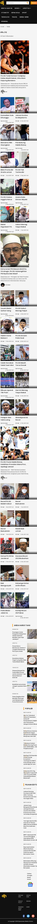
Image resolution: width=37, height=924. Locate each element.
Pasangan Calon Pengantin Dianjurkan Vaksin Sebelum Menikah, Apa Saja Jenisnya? (19, 635)
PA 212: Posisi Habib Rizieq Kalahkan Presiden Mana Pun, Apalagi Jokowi (13, 464)
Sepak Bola (15, 13)
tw (28, 918)
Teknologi (5, 17)
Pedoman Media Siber (20, 908)
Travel (14, 17)
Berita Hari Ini (6, 8)
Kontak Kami (28, 896)
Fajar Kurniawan (4, 121)
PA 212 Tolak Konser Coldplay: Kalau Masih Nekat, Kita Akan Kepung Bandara (13, 78)
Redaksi (28, 901)
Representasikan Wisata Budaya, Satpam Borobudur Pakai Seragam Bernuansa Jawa (29, 850)
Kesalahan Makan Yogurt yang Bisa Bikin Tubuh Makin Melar (19, 660)
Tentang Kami (20, 896)
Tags (8, 27)
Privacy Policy (20, 901)
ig (33, 918)
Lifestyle (26, 8)
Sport (24, 13)
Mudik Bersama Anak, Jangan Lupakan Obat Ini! (19, 686)
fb (23, 918)
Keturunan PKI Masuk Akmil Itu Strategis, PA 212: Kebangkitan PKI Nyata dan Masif (14, 271)
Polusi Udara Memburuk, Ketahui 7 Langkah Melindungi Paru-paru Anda (19, 648)
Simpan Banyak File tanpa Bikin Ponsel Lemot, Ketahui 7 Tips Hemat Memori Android (19, 674)
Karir (28, 907)
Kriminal (4, 21)
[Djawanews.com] (2, 3)
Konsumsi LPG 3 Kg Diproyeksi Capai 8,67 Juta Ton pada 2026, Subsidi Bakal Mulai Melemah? (30, 774)
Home (2, 27)
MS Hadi (5, 91)
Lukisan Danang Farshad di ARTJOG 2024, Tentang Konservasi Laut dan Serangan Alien (29, 795)
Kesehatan (15, 629)
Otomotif (5, 13)
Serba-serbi (24, 17)
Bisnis (17, 8)
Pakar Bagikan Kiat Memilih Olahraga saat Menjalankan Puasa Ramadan (18, 699)
